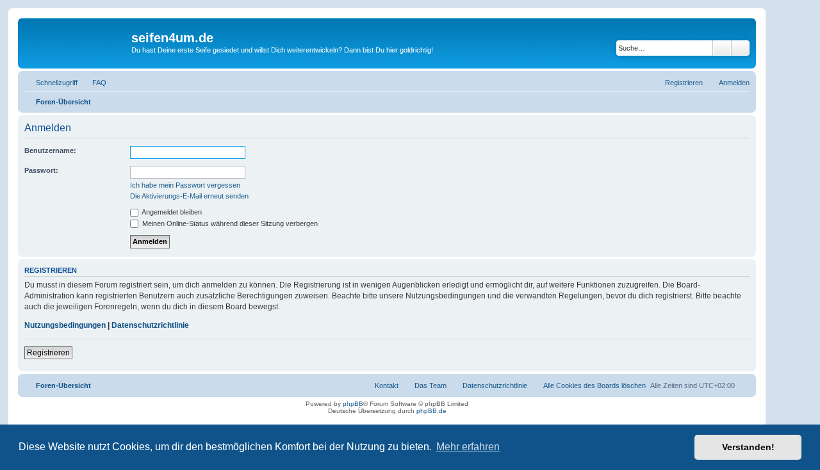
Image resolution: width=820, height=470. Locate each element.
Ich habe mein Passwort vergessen (185, 185)
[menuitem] (93, 82)
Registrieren (48, 352)
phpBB (353, 403)
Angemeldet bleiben (171, 212)
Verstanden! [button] (748, 447)
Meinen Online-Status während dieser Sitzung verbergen (229, 223)
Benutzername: (50, 150)
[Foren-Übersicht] (76, 41)
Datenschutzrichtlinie (150, 325)
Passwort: (41, 170)
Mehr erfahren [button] (468, 446)
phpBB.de (431, 410)
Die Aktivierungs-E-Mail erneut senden (189, 196)
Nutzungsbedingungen (65, 325)
